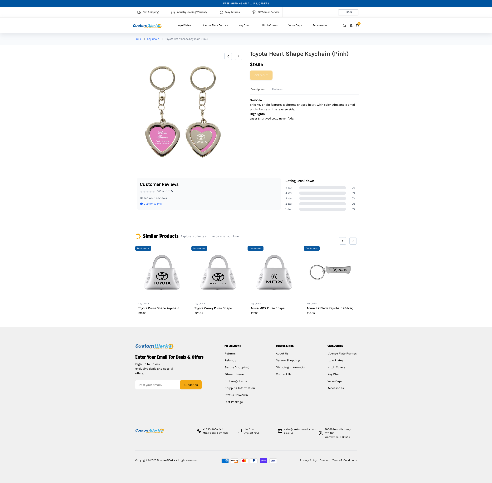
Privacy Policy (308, 460)
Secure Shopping (236, 367)
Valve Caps (295, 25)
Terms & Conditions (344, 460)
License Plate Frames (215, 25)
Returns (230, 353)
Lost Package (233, 402)
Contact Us (283, 374)
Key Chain (245, 25)
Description (257, 89)
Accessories (320, 25)
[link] (351, 25)
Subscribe (191, 385)
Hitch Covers (270, 25)
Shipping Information (239, 388)
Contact (324, 460)
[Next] (238, 56)
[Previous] (228, 56)
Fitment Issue (234, 374)
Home (137, 39)
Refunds (230, 360)
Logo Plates (184, 25)
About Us (282, 353)
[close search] (344, 25)
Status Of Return (236, 395)
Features (277, 89)
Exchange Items (235, 381)
